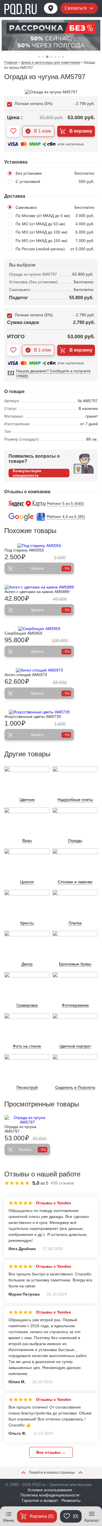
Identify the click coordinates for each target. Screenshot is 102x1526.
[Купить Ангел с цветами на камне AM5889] (39, 587)
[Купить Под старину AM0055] (39, 545)
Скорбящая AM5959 (23, 633)
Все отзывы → (51, 1452)
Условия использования (49, 1490)
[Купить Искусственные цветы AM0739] (39, 712)
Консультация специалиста (27, 473)
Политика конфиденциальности (49, 1495)
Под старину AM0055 (24, 550)
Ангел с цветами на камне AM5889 (37, 591)
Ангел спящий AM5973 (26, 674)
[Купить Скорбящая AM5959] (39, 628)
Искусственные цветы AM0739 (33, 716)
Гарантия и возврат (40, 1500)
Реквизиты (70, 1500)
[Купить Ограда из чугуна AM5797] (27, 1119)
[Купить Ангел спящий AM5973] (39, 670)
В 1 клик (42, 131)
